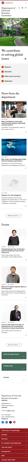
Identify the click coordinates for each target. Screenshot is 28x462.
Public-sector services (12, 76)
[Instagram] (14, 422)
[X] (10, 422)
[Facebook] (2, 422)
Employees (8, 81)
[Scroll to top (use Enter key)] (25, 437)
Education (8, 72)
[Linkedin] (6, 422)
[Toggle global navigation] (25, 3)
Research (8, 67)
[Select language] (22, 7)
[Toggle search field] (19, 7)
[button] (25, 11)
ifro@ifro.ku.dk (10, 410)
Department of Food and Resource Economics (8, 11)
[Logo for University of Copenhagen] (11, 2)
